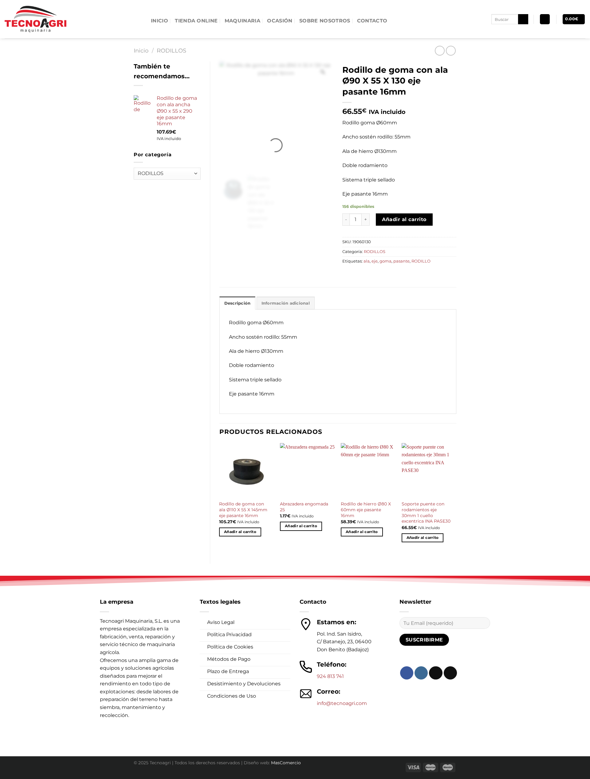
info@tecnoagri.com (342, 703)
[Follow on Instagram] (421, 673)
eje (375, 261)
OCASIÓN (279, 21)
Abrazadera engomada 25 (304, 506)
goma (385, 261)
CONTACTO (372, 21)
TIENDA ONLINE (196, 21)
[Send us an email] (450, 673)
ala (367, 261)
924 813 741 (330, 676)
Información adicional (286, 303)
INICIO (159, 21)
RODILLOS (171, 50)
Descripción (237, 303)
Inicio (141, 50)
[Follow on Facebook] (406, 673)
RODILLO (421, 261)
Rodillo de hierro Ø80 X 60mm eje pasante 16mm (366, 509)
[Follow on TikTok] (435, 673)
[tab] (237, 303)
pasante (401, 261)
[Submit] (523, 19)
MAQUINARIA (242, 21)
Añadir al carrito (404, 219)
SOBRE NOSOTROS (324, 21)
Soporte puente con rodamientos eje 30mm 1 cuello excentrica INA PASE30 (426, 512)
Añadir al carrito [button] (240, 532)
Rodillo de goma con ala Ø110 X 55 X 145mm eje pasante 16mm (243, 509)
